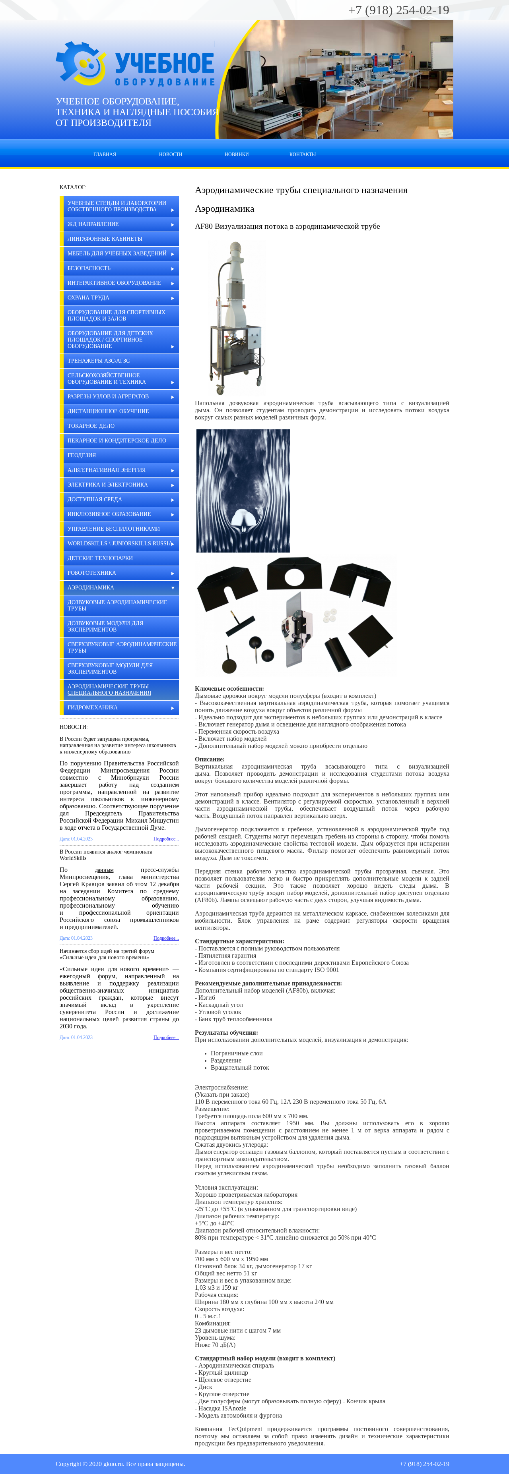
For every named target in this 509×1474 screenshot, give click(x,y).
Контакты (302, 154)
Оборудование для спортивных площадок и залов (116, 315)
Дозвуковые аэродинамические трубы (117, 605)
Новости (171, 154)
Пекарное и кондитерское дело (117, 441)
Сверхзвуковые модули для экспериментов (110, 669)
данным (104, 870)
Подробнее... (166, 839)
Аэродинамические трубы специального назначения (109, 690)
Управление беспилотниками (114, 529)
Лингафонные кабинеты (105, 239)
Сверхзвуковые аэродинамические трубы (122, 647)
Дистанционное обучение (108, 411)
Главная (104, 154)
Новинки (237, 154)
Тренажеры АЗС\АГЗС (99, 361)
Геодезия (82, 455)
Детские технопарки (100, 558)
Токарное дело (91, 426)
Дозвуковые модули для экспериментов (105, 626)
